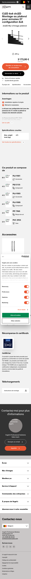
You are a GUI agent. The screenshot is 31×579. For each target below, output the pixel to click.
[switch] (26, 292)
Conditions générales (7, 568)
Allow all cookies (15, 315)
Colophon (4, 574)
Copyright (4, 557)
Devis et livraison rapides (12, 78)
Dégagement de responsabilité (10, 563)
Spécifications (16, 84)
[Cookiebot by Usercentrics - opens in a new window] (22, 257)
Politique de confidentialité (9, 560)
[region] (15, 38)
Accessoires (27, 84)
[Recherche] (24, 2)
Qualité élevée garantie (12, 80)
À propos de (6, 84)
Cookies (4, 565)
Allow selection (15, 321)
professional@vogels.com (10, 538)
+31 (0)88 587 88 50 (8, 537)
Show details (21, 309)
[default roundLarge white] (28, 38)
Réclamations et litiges (8, 571)
